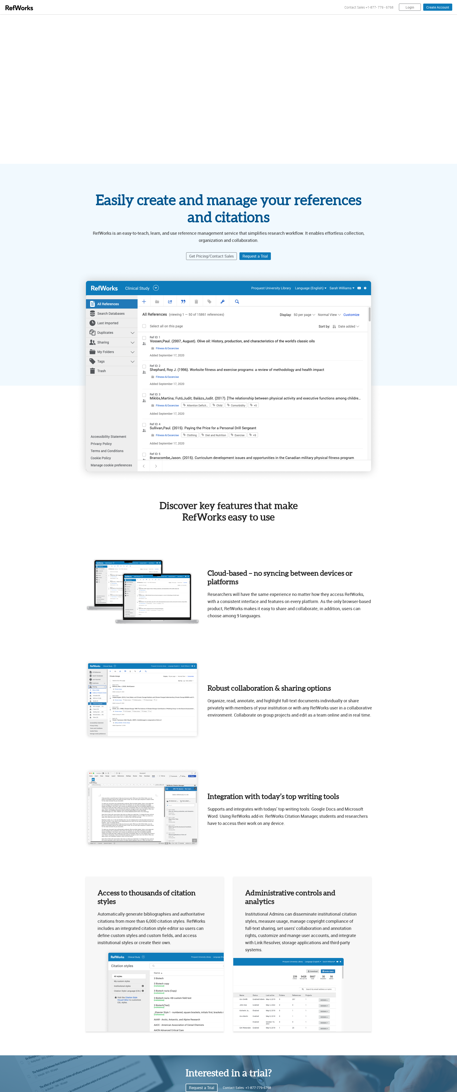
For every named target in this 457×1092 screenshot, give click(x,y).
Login (410, 7)
